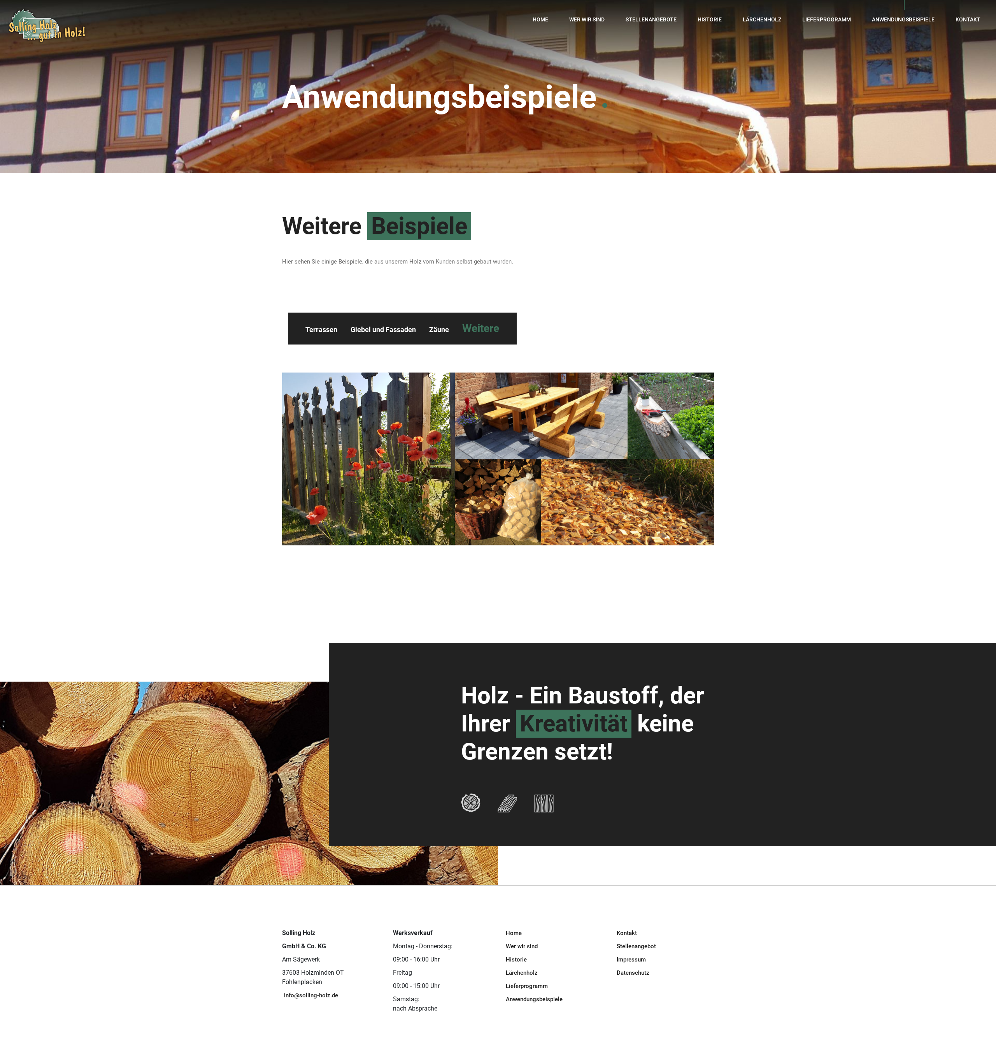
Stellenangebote (651, 19)
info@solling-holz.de (311, 995)
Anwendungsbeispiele (903, 19)
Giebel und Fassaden (383, 329)
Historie (710, 19)
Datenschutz (633, 972)
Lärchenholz (762, 19)
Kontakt (968, 19)
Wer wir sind (587, 19)
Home (540, 19)
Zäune (439, 329)
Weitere (480, 328)
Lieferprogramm (826, 19)
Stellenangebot (636, 946)
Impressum (631, 959)
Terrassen (321, 329)
